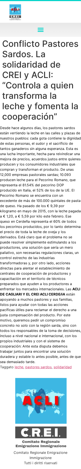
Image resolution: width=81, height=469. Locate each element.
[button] (40, 30)
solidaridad (63, 367)
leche (19, 367)
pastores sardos (38, 367)
